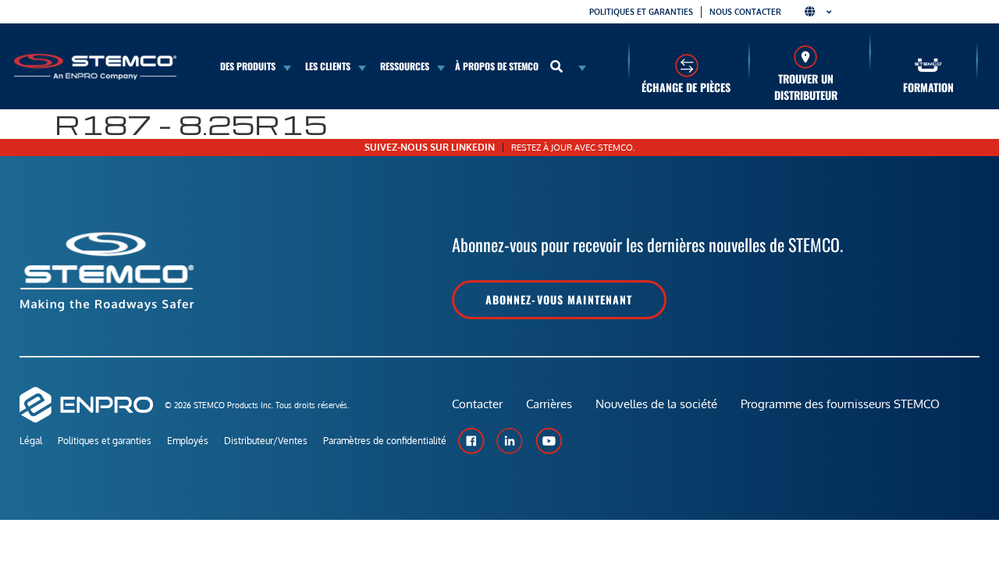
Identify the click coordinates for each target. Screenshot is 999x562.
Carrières (549, 404)
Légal (31, 440)
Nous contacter (745, 11)
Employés (187, 440)
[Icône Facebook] (470, 441)
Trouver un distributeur (805, 86)
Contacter (477, 404)
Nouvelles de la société (656, 404)
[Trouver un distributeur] (805, 56)
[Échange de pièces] (686, 65)
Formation (928, 87)
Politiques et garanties (641, 11)
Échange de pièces (686, 87)
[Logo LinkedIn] (509, 441)
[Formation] (928, 65)
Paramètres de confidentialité (384, 440)
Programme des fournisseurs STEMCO (840, 404)
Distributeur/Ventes (266, 440)
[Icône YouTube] (548, 441)
